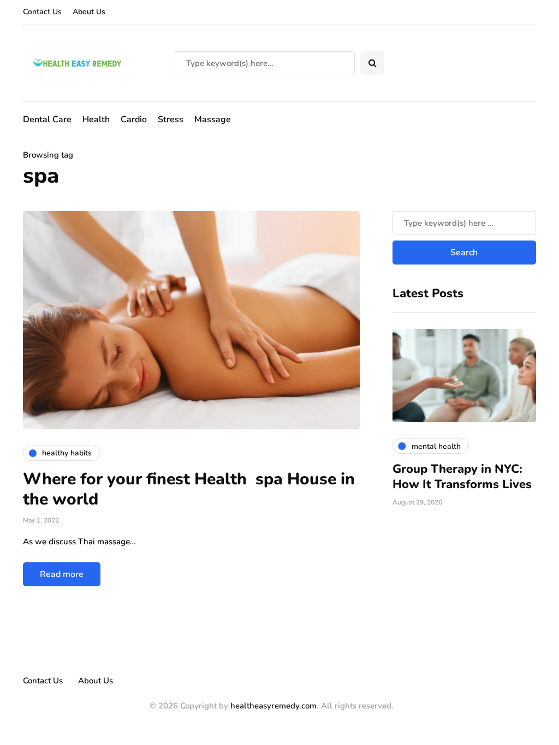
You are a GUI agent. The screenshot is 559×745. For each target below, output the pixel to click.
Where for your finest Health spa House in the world (189, 489)
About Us (89, 12)
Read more (62, 574)
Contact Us (42, 12)
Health (96, 119)
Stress (170, 119)
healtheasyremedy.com (273, 705)
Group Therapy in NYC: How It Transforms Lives (462, 476)
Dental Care (47, 119)
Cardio (134, 119)
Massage (212, 119)
